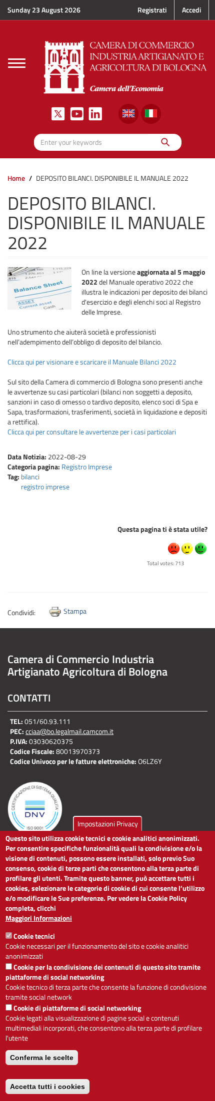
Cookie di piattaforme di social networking (77, 1008)
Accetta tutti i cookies (47, 1087)
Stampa (75, 611)
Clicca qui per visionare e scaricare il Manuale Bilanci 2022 (92, 362)
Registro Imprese (87, 466)
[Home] (126, 66)
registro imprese (45, 486)
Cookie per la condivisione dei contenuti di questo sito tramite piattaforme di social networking (103, 972)
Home (16, 178)
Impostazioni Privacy (108, 823)
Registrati (152, 9)
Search (164, 142)
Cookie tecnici (34, 936)
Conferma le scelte (42, 1058)
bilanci (30, 476)
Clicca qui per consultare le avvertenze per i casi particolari (92, 431)
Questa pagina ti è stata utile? (163, 529)
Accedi (191, 9)
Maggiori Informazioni (39, 918)
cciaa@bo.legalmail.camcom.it (70, 731)
